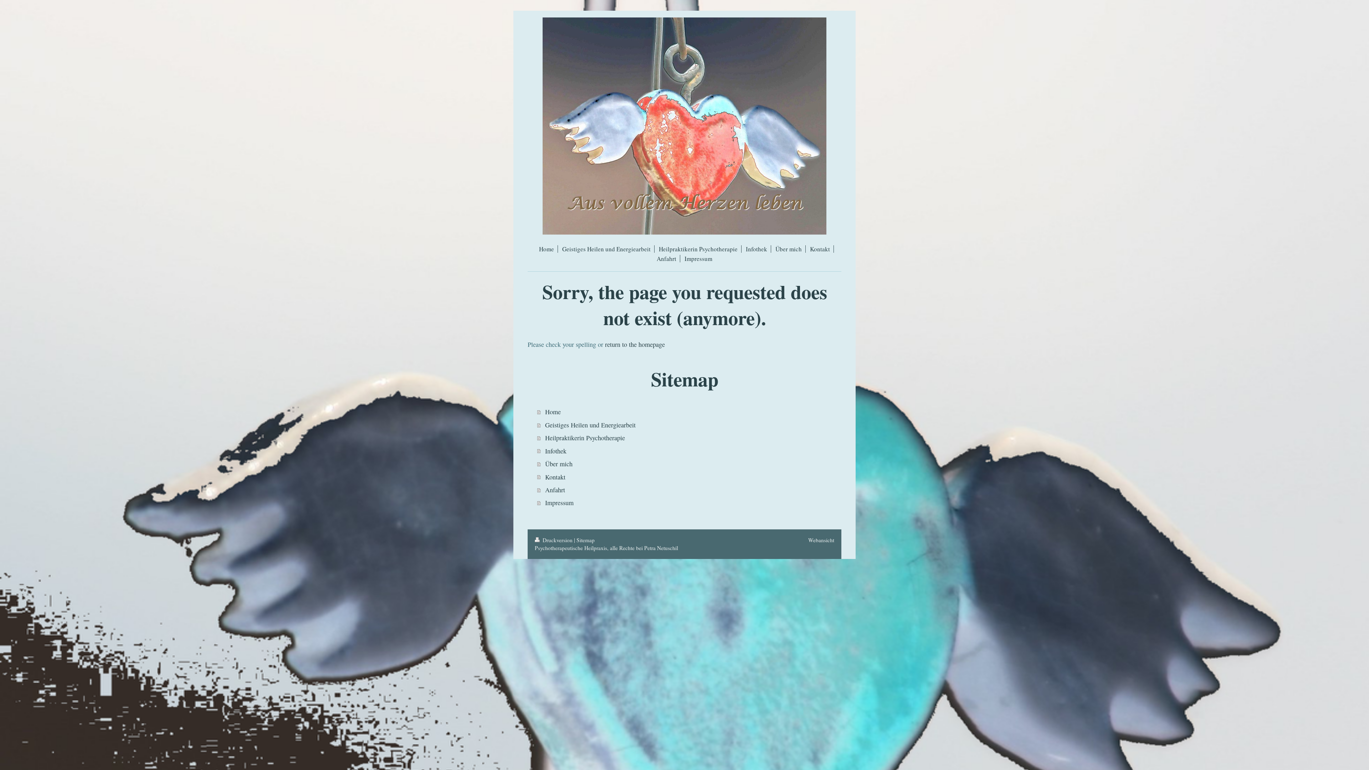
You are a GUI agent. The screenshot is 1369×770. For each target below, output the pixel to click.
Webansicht (821, 540)
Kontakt (555, 477)
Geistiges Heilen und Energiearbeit (590, 425)
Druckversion (557, 540)
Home (553, 411)
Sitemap (585, 540)
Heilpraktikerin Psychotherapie (585, 437)
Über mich (559, 464)
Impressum (559, 502)
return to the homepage (635, 344)
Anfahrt (555, 490)
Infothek (555, 451)
